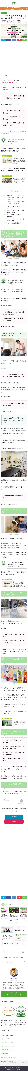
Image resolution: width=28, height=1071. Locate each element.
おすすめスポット (8, 1035)
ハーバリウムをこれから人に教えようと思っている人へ (16, 202)
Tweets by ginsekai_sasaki (9, 1057)
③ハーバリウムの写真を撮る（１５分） (15, 215)
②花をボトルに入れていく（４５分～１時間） (15, 211)
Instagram (14, 821)
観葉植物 (5, 1053)
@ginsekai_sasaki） (8, 82)
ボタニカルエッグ (8, 1049)
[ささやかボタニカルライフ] (14, 4)
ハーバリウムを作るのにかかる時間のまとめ (15, 219)
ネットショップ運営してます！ (15, 223)
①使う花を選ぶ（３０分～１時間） (15, 207)
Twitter (14, 816)
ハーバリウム (7, 1038)
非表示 (16, 191)
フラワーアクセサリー (9, 1042)
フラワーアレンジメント (10, 1046)
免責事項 (19, 1067)
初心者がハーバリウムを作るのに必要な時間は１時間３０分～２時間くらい (15, 197)
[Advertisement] (14, 58)
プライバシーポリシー (11, 1067)
